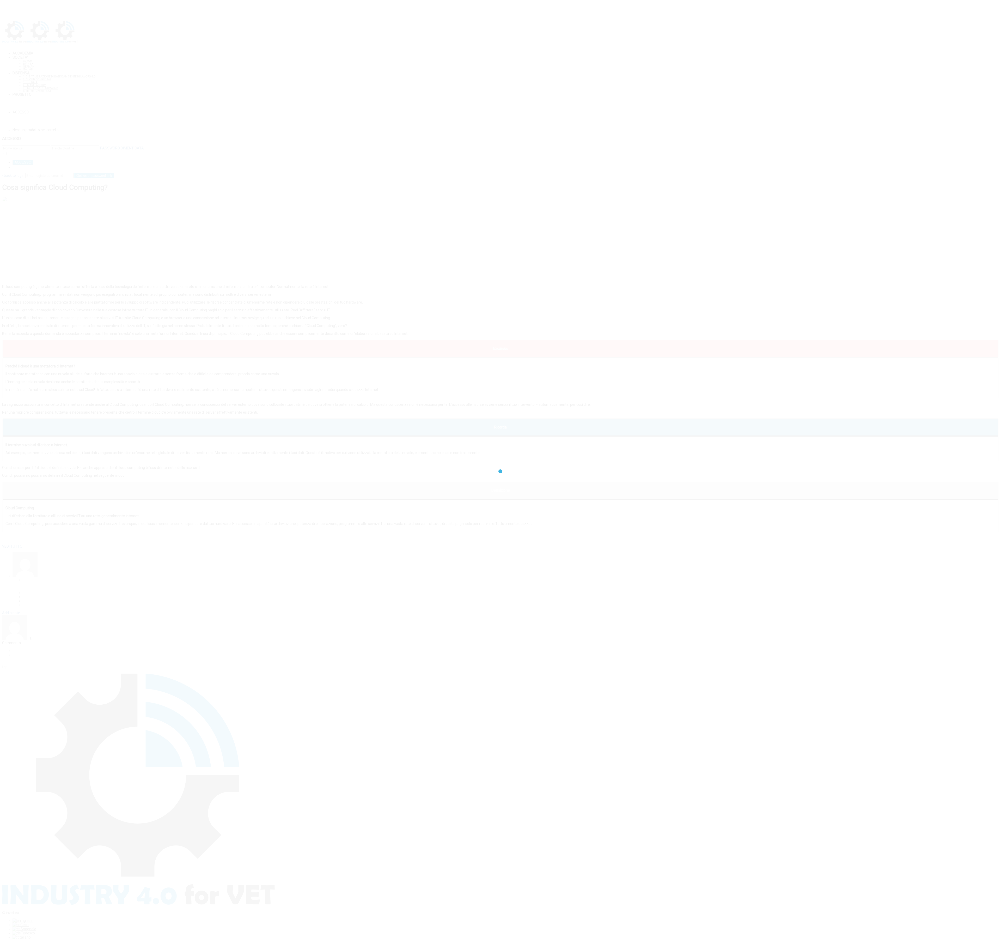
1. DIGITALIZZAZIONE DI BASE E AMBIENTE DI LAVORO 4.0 (59, 76)
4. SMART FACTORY (34, 85)
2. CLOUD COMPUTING (37, 79)
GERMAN (28, 66)
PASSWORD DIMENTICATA (122, 148)
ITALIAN (28, 69)
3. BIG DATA (30, 82)
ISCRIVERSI (22, 167)
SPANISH (28, 63)
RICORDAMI (17, 154)
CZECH (27, 60)
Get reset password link (94, 176)
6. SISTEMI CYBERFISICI (37, 90)
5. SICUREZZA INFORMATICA (40, 88)
